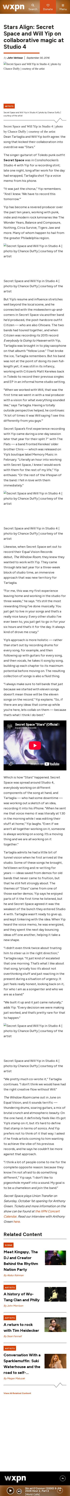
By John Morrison (13, 1305)
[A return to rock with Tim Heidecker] (56, 1324)
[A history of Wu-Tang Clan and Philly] (56, 1294)
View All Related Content (17, 1393)
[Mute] (19, 1491)
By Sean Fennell (13, 1336)
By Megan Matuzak (14, 1378)
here (16, 1222)
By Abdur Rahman (14, 1275)
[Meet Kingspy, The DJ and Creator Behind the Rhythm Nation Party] (56, 1258)
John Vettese (15, 57)
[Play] (10, 1490)
